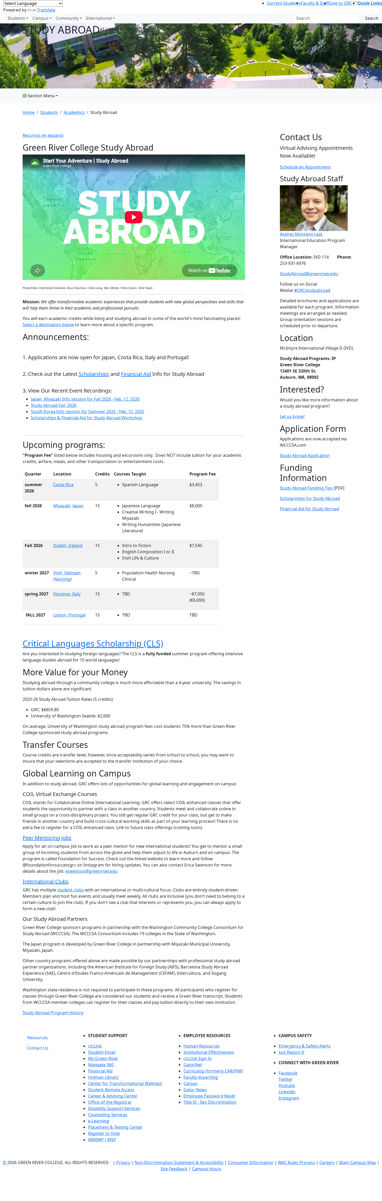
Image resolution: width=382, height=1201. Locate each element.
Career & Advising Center (112, 1096)
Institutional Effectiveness (208, 1052)
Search (372, 18)
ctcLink (95, 1046)
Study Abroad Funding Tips (306, 488)
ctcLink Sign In (197, 1058)
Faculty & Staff (315, 3)
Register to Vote (104, 1133)
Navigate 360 (101, 1065)
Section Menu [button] (41, 96)
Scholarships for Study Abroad (310, 498)
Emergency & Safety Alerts (305, 1046)
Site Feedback (174, 1169)
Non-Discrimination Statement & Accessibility (179, 1162)
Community (67, 18)
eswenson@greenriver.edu (91, 871)
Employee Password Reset (209, 1096)
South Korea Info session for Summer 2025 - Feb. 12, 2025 (87, 411)
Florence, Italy (67, 594)
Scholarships (93, 373)
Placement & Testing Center (115, 1127)
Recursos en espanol (43, 135)
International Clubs (46, 881)
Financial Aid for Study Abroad (309, 509)
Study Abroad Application (305, 455)
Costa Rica (63, 484)
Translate (46, 10)
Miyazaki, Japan (68, 506)
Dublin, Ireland (67, 545)
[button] (319, 1073)
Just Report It (291, 1052)
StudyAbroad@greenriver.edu (309, 274)
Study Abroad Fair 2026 (53, 405)
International (99, 18)
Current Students (284, 3)
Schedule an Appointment (305, 167)
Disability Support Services (114, 1108)
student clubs (70, 890)
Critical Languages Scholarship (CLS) (93, 643)
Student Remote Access (111, 1090)
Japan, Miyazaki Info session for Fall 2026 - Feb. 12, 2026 (85, 399)
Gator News (195, 1090)
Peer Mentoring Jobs (47, 837)
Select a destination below (48, 324)
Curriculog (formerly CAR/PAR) (213, 1071)
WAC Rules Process (296, 1162)
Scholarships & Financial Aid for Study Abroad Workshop (86, 418)
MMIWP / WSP (102, 1139)
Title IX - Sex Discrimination (209, 1102)
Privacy (123, 1162)
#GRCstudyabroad (312, 290)
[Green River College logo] (0, 18)
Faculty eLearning (200, 1077)
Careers (327, 1162)
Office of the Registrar (110, 1102)
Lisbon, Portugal (69, 615)
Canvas (190, 1083)
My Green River (103, 1058)
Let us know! (292, 416)
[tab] (37, 1037)
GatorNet (192, 1065)
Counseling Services (107, 1114)
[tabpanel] (219, 1089)
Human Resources (201, 1046)
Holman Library (103, 1077)
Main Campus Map (357, 1162)
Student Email (101, 1052)
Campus (40, 18)
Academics (74, 112)
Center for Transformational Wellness (125, 1083)
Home (29, 112)
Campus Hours (206, 1169)
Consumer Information (250, 1162)
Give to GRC (341, 3)
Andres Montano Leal (301, 234)
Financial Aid (136, 373)
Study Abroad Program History (53, 1013)
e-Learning (98, 1121)
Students (16, 18)
